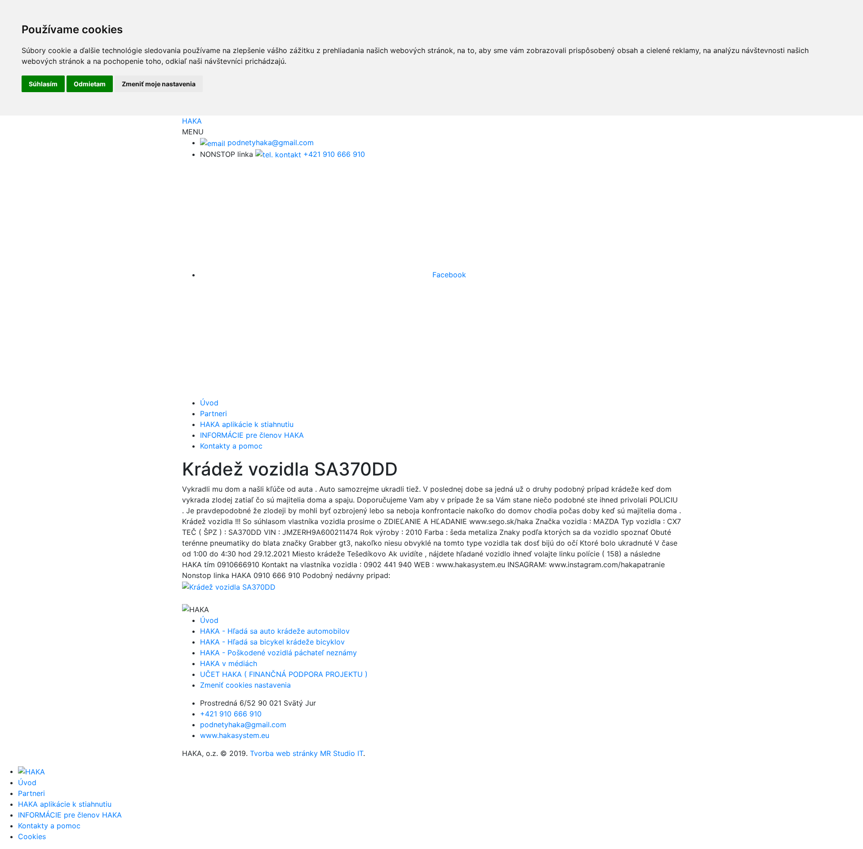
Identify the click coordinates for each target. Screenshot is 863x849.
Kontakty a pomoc (231, 445)
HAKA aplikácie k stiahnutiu (247, 424)
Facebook (448, 274)
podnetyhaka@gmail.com (269, 142)
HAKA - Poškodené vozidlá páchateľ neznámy (278, 652)
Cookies (32, 836)
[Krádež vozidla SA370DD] (229, 586)
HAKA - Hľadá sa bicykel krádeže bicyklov (272, 641)
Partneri (213, 413)
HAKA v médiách (228, 663)
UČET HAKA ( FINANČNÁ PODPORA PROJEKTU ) (284, 674)
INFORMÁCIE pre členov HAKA (252, 435)
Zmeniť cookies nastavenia (245, 684)
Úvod (209, 402)
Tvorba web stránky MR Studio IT (306, 753)
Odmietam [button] (90, 84)
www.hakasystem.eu (234, 735)
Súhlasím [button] (43, 84)
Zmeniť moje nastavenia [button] (159, 84)
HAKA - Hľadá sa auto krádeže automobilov (275, 631)
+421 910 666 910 (333, 154)
